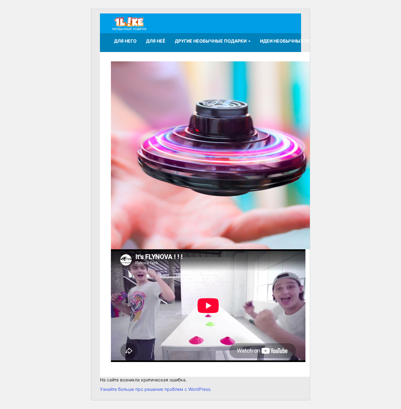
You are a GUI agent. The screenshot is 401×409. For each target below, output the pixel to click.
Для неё (155, 41)
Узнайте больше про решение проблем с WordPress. (155, 389)
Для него (125, 41)
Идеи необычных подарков (295, 41)
